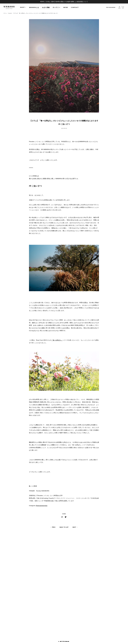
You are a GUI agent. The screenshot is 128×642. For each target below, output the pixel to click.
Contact (75, 7)
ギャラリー (56, 7)
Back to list (64, 527)
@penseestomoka (41, 505)
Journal (10, 13)
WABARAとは (34, 7)
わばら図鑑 (46, 7)
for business (111, 7)
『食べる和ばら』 (57, 340)
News (65, 7)
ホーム (5, 13)
